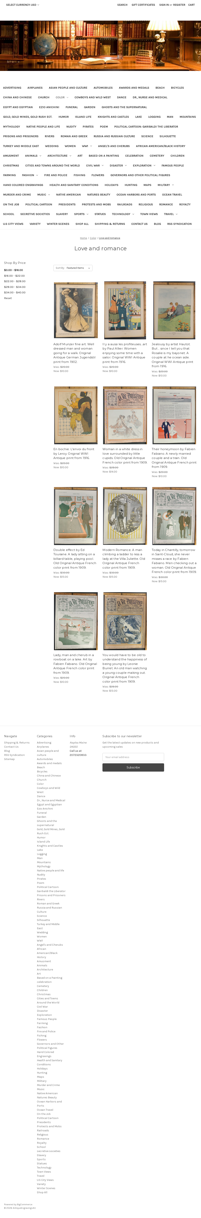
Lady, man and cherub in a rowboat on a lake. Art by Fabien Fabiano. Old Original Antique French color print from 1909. (75, 664)
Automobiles (103, 87)
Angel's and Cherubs (114, 146)
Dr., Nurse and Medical (150, 97)
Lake (138, 116)
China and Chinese (17, 97)
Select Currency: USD (21, 4)
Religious (146, 204)
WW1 (85, 146)
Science (147, 136)
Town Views (149, 214)
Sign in (164, 4)
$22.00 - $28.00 (15, 281)
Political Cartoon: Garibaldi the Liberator (146, 126)
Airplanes (35, 87)
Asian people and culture (68, 87)
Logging (154, 116)
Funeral (72, 107)
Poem (104, 126)
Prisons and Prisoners (20, 136)
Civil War (93, 165)
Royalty (185, 204)
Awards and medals (134, 87)
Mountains (188, 116)
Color (60, 97)
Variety (35, 224)
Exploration (142, 165)
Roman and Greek (74, 136)
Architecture (58, 155)
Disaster (116, 165)
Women (70, 146)
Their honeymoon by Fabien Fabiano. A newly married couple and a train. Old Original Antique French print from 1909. (174, 458)
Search (122, 4)
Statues (100, 214)
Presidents (67, 204)
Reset (8, 298)
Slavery (62, 214)
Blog (157, 224)
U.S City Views (13, 224)
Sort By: (60, 267)
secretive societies (35, 214)
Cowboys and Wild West (93, 97)
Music (41, 194)
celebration (134, 155)
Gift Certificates (143, 4)
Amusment (11, 155)
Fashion (28, 175)
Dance (121, 97)
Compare (74, 310)
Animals (31, 155)
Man (170, 116)
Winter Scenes (58, 224)
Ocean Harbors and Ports (136, 194)
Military (164, 185)
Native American (68, 194)
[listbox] (79, 268)
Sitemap (9, 759)
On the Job (11, 204)
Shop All (82, 224)
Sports (79, 214)
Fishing (79, 175)
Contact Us (139, 224)
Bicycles (177, 87)
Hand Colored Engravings (23, 185)
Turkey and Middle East (21, 146)
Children (178, 155)
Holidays (111, 185)
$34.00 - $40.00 (15, 292)
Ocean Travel (172, 194)
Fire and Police (55, 175)
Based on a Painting (104, 155)
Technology (121, 214)
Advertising (12, 87)
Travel (169, 214)
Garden (89, 107)
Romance (166, 204)
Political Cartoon (38, 204)
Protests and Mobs (96, 204)
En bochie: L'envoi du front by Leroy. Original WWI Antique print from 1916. (73, 453)
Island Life (83, 116)
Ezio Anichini (49, 107)
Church (43, 97)
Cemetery (157, 155)
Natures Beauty (98, 194)
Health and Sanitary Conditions (73, 185)
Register (179, 4)
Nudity (71, 126)
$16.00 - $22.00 (14, 275)
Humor (63, 116)
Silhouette (168, 136)
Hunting (131, 185)
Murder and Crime (17, 194)
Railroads (124, 204)
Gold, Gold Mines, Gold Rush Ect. (27, 116)
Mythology (11, 126)
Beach (160, 87)
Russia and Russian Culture (114, 136)
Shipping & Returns (110, 224)
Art (80, 155)
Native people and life (43, 126)
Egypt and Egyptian (18, 107)
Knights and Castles (113, 116)
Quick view (75, 303)
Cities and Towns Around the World (52, 165)
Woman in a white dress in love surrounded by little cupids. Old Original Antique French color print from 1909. (124, 455)
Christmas (11, 165)
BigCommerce (24, 1204)
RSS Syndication (179, 224)
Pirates (88, 126)
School (8, 214)
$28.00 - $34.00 (15, 287)
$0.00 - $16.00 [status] (13, 270)
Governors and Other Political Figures (140, 175)
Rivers (49, 136)
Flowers (97, 175)
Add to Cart (76, 317)
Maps (147, 185)
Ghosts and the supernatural (124, 107)
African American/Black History (160, 146)
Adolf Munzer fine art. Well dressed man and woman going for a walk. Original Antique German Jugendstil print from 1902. (74, 353)
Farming (9, 175)
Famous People (173, 165)
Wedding (51, 146)
